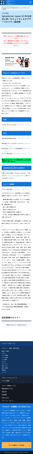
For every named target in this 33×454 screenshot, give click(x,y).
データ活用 (4, 359)
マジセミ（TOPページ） (9, 343)
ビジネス (4, 361)
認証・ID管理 (5, 368)
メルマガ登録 (5, 381)
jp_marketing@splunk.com (17, 175)
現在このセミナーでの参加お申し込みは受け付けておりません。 (16, 160)
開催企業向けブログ (7, 388)
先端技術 (4, 370)
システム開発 (5, 355)
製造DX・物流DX (5, 351)
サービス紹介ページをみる (16, 445)
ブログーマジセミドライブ (9, 378)
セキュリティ (5, 364)
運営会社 (4, 391)
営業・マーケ (5, 366)
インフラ (4, 372)
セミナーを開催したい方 (9, 385)
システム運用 (5, 357)
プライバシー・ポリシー (21, 153)
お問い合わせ (5, 398)
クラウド (4, 353)
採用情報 (4, 395)
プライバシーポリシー (8, 401)
